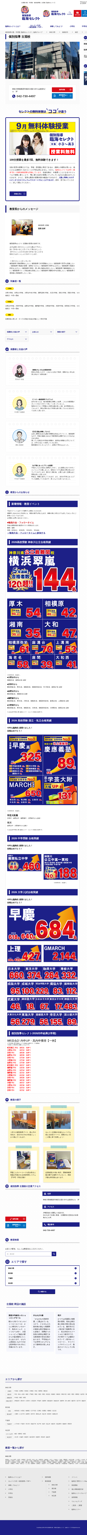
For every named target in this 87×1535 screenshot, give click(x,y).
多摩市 (28, 1414)
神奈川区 (64, 1394)
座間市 (44, 1400)
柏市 (43, 1424)
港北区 (48, 1394)
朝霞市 (38, 1437)
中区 (15, 1394)
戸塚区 (32, 1394)
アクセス (10, 339)
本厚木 (7, 1463)
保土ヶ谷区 (21, 1394)
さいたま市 (9, 1434)
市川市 (28, 1424)
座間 (52, 1461)
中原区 (16, 1391)
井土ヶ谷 (34, 1459)
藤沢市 (74, 1400)
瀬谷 (79, 1461)
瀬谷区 (58, 1394)
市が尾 (29, 1459)
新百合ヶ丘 (73, 1461)
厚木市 (23, 1400)
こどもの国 (25, 1461)
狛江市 (44, 1414)
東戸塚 (74, 1462)
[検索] (54, 1254)
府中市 (33, 1414)
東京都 (7, 1407)
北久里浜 (7, 1461)
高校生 (10, 1497)
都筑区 (77, 1394)
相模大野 (36, 1461)
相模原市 (9, 1397)
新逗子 (67, 1461)
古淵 (30, 1461)
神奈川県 (8, 1387)
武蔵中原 (71, 1463)
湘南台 (61, 1461)
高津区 (40, 1391)
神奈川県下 (9, 1401)
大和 (76, 1463)
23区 (9, 1411)
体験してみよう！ (14, 1485)
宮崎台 (38, 1463)
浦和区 (20, 1433)
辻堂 (18, 1462)
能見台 (60, 1462)
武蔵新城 (64, 1463)
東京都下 (9, 1414)
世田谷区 (17, 1410)
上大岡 (77, 1459)
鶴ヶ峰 (27, 1462)
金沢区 (82, 1394)
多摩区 (21, 1391)
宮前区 (26, 1391)
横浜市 (9, 1394)
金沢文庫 (71, 1459)
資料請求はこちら (63, 95)
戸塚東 (49, 1462)
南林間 (33, 1463)
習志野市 (59, 1424)
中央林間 (13, 1462)
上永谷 (83, 1459)
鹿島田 (65, 1459)
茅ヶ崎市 (67, 1400)
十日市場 (37, 1462)
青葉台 (7, 1459)
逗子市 (79, 1400)
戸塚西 (44, 1462)
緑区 (69, 1394)
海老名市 (56, 1400)
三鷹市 (16, 1414)
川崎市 (9, 1391)
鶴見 (32, 1462)
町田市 (49, 1414)
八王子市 (22, 1414)
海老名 (46, 1459)
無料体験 (62, 89)
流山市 (48, 1424)
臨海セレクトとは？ (13, 26)
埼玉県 (7, 1430)
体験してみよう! (56, 26)
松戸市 (39, 1424)
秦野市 (62, 1400)
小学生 (72, 26)
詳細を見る (18, 194)
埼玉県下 (9, 1437)
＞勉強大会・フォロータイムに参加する (26, 533)
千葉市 (23, 1424)
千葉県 (7, 1420)
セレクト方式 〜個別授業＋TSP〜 (19, 1481)
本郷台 (13, 1463)
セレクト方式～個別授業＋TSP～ (35, 26)
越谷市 (48, 1437)
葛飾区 (49, 1410)
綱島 (23, 1462)
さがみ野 (42, 1461)
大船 (60, 1459)
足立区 (54, 1410)
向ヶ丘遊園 (50, 1463)
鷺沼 (48, 1461)
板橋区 (28, 1410)
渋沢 (56, 1461)
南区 (27, 1394)
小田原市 (33, 1400)
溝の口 (22, 1463)
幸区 (36, 1391)
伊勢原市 (17, 1400)
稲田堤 (41, 1459)
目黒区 (44, 1410)
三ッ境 (27, 1463)
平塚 (82, 1462)
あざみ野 (13, 1459)
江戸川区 (33, 1410)
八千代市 (17, 1424)
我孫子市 (33, 1424)
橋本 (65, 1462)
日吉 (78, 1462)
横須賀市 (50, 1400)
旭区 (36, 1394)
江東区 (39, 1410)
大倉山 (56, 1459)
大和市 (28, 1400)
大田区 (23, 1410)
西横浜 (55, 1462)
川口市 (16, 1437)
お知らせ (35, 332)
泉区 (43, 1394)
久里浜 (18, 1461)
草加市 (43, 1437)
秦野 (69, 1462)
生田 (18, 1459)
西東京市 (55, 1414)
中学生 (84, 26)
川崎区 (32, 1391)
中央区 (16, 1397)
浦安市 (53, 1424)
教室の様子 (61, 332)
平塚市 (39, 1400)
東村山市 (38, 1414)
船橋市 (65, 1424)
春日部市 (32, 1437)
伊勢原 (23, 1459)
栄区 (40, 1394)
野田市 (70, 1424)
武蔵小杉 (57, 1463)
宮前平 (44, 1463)
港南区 (53, 1394)
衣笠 (13, 1461)
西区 (73, 1394)
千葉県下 (9, 1424)
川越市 (21, 1437)
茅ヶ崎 (7, 1462)
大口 (51, 1459)
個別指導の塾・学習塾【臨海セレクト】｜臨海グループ (59, 1527)
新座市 (26, 1437)
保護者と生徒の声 (13, 332)
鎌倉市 (84, 1400)
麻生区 (46, 1391)
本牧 (17, 1463)
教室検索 (48, 1481)
